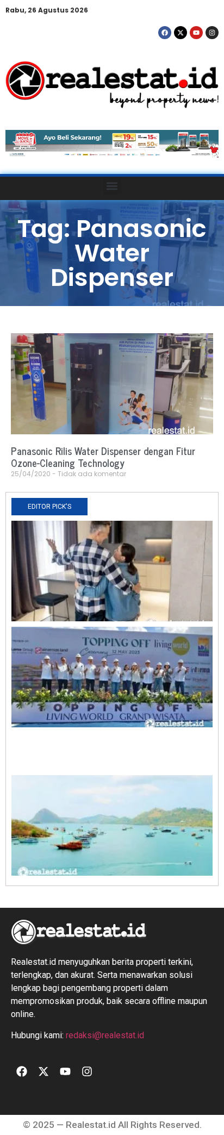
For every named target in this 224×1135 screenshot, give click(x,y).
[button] (112, 186)
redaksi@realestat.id (105, 1035)
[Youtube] (196, 32)
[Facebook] (164, 32)
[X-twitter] (180, 32)
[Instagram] (212, 32)
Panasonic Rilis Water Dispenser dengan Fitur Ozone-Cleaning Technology (103, 456)
